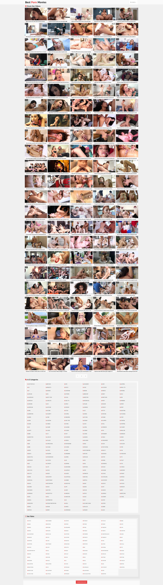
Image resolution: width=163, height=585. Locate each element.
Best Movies (35, 2)
